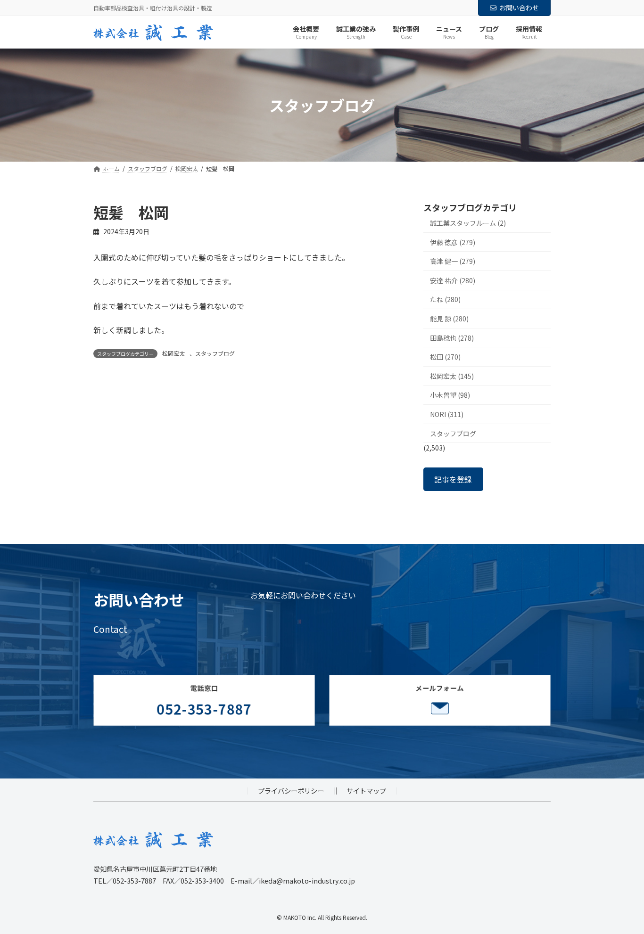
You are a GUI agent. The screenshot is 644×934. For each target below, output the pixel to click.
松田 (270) (445, 357)
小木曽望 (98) (450, 395)
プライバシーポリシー (291, 790)
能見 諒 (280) (449, 318)
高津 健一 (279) (452, 261)
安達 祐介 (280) (452, 280)
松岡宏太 (173, 353)
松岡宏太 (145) (452, 376)
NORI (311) (446, 414)
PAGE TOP (621, 897)
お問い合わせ (519, 7)
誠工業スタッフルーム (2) (468, 223)
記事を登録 (453, 479)
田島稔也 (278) (452, 338)
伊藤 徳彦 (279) (452, 242)
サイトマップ (366, 790)
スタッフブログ (215, 353)
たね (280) (445, 299)
